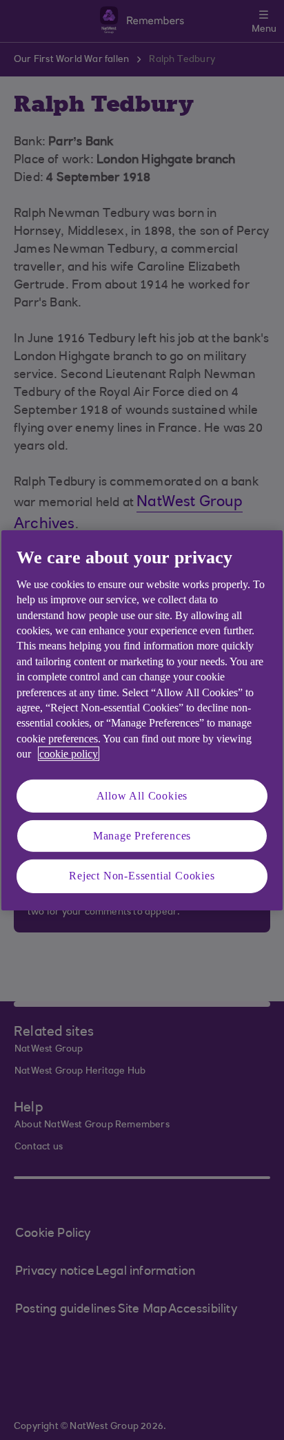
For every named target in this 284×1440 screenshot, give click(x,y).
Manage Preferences (142, 836)
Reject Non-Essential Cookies (141, 875)
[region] (142, 720)
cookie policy (68, 754)
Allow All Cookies (142, 795)
